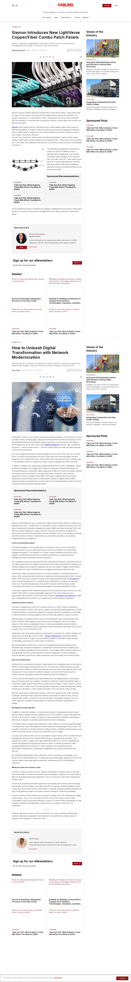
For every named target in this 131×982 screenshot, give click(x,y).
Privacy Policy (58, 977)
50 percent (74, 579)
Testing (77, 17)
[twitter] (47, 57)
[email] (53, 57)
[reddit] (50, 57)
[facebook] (40, 57)
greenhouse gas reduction (66, 595)
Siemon (14, 127)
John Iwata (16, 370)
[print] (81, 57)
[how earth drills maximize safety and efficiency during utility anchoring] (102, 48)
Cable (56, 17)
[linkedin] (44, 57)
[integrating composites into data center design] (102, 88)
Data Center (46, 17)
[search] (16, 5)
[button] (13, 5)
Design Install (66, 17)
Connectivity (16, 27)
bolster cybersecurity (53, 636)
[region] (65, 978)
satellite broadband (51, 445)
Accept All (122, 978)
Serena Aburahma (18, 50)
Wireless (86, 17)
